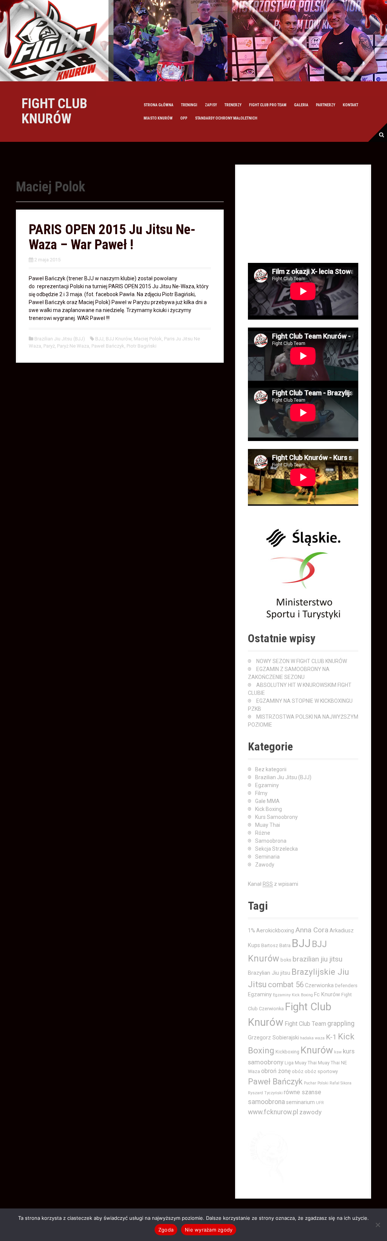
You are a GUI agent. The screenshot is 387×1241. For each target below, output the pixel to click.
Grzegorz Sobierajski (273, 1037)
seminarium (300, 1102)
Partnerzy (325, 105)
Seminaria (267, 857)
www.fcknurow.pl (273, 1112)
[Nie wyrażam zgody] (377, 1225)
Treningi (189, 105)
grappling (340, 1023)
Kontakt (350, 105)
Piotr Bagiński (141, 346)
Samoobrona (270, 841)
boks (285, 960)
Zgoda (165, 1230)
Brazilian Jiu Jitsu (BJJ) (59, 339)
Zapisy (211, 105)
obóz (297, 1071)
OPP (183, 118)
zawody (310, 1112)
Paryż (49, 346)
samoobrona (266, 1102)
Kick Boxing (268, 809)
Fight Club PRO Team (267, 105)
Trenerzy (232, 105)
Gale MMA (267, 801)
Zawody (264, 865)
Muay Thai (267, 825)
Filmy (261, 793)
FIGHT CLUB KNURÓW (54, 111)
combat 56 (286, 984)
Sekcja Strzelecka (276, 849)
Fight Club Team (305, 1023)
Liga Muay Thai (301, 1062)
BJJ (99, 339)
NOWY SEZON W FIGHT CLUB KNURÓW (301, 661)
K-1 (331, 1037)
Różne (262, 833)
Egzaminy (267, 785)
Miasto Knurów (158, 118)
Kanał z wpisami (273, 884)
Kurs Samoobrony (276, 817)
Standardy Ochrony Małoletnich (226, 118)
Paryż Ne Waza (73, 346)
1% (251, 930)
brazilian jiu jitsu (317, 959)
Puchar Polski (316, 1083)
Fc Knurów (327, 994)
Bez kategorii (270, 769)
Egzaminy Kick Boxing (293, 994)
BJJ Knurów (119, 339)
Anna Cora (311, 930)
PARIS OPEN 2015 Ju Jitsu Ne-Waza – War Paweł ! (112, 237)
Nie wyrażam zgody (208, 1230)
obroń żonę (276, 1071)
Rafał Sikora (340, 1083)
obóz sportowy (321, 1071)
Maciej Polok (148, 339)
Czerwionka (319, 985)
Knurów (316, 1050)
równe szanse (302, 1092)
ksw (338, 1052)
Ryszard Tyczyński (265, 1092)
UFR (320, 1102)
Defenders (346, 985)
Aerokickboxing (275, 930)
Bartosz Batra (276, 945)
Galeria (301, 105)
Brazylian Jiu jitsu (269, 973)
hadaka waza (312, 1038)
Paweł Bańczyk (107, 346)
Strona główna (158, 105)
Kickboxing (287, 1052)
